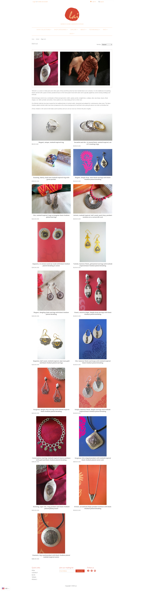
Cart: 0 (94, 1)
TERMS (34, 577)
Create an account (43, 1)
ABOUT (82, 30)
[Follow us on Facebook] (88, 571)
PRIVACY (34, 579)
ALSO (71, 34)
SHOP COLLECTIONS (43, 30)
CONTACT (35, 572)
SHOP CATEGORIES (60, 30)
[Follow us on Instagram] (95, 571)
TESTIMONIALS (94, 30)
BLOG (33, 575)
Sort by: (99, 44)
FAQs (33, 570)
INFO (105, 30)
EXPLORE (73, 30)
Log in (34, 1)
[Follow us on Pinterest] (92, 571)
